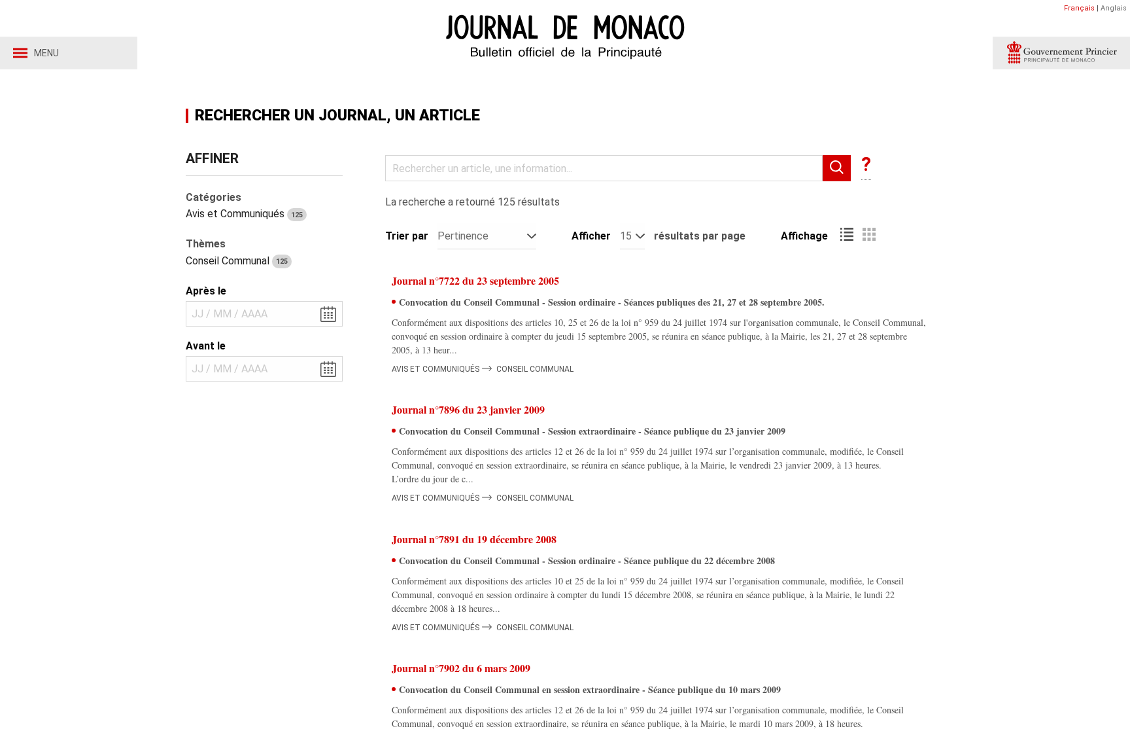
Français (1079, 8)
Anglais (1114, 8)
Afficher (591, 236)
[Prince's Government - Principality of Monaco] (1061, 53)
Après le (206, 291)
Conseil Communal (237, 261)
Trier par (406, 236)
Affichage (804, 236)
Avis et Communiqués (244, 213)
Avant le (206, 346)
